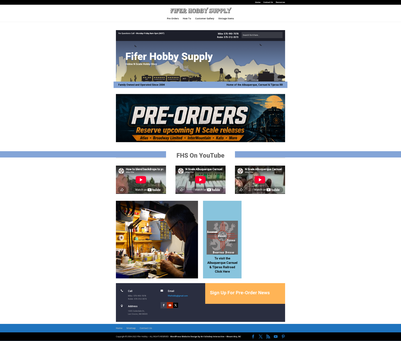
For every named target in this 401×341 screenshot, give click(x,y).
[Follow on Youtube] (170, 305)
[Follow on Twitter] (175, 305)
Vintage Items (226, 18)
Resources (280, 2)
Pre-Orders (173, 18)
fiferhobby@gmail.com (178, 296)
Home (257, 2)
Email (171, 291)
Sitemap (131, 328)
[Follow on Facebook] (164, 305)
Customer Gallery (204, 18)
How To (187, 18)
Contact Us (268, 2)
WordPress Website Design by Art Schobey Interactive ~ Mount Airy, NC (205, 336)
